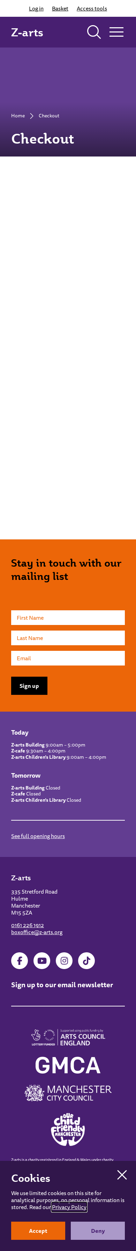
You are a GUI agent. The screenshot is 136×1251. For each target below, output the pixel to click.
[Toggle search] (94, 32)
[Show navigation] (116, 32)
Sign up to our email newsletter (62, 984)
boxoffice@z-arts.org (36, 932)
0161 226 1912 (27, 925)
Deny (98, 1230)
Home (18, 115)
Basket (60, 8)
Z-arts (27, 32)
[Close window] (122, 1174)
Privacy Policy (69, 1207)
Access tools (92, 8)
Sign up (29, 685)
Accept (38, 1230)
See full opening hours (38, 836)
